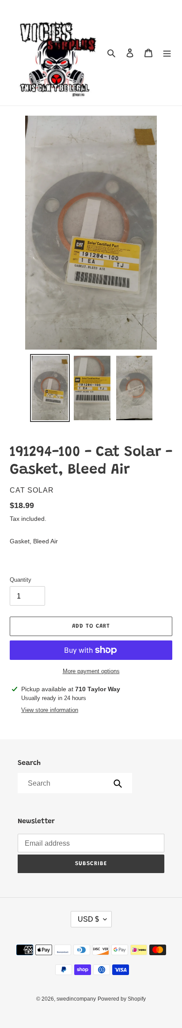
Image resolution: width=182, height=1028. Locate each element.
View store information (49, 710)
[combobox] (74, 783)
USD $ (88, 919)
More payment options (91, 671)
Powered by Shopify (122, 999)
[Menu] (167, 52)
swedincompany (76, 999)
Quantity (20, 579)
